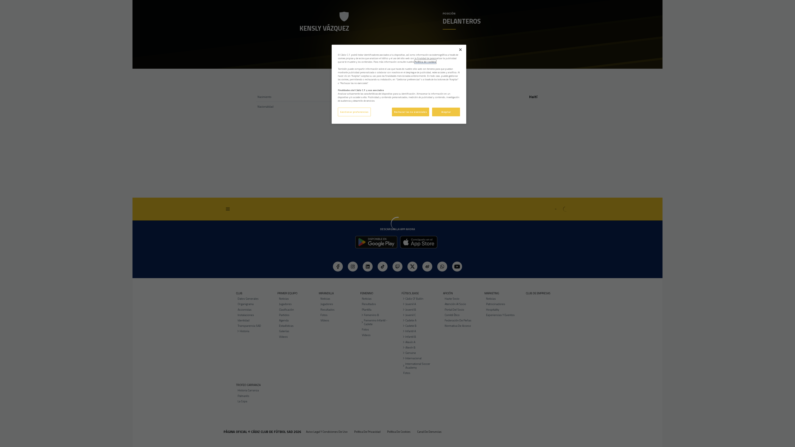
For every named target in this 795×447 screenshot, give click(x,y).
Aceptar (446, 112)
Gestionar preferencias (354, 112)
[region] (399, 84)
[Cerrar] (460, 49)
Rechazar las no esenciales (410, 112)
